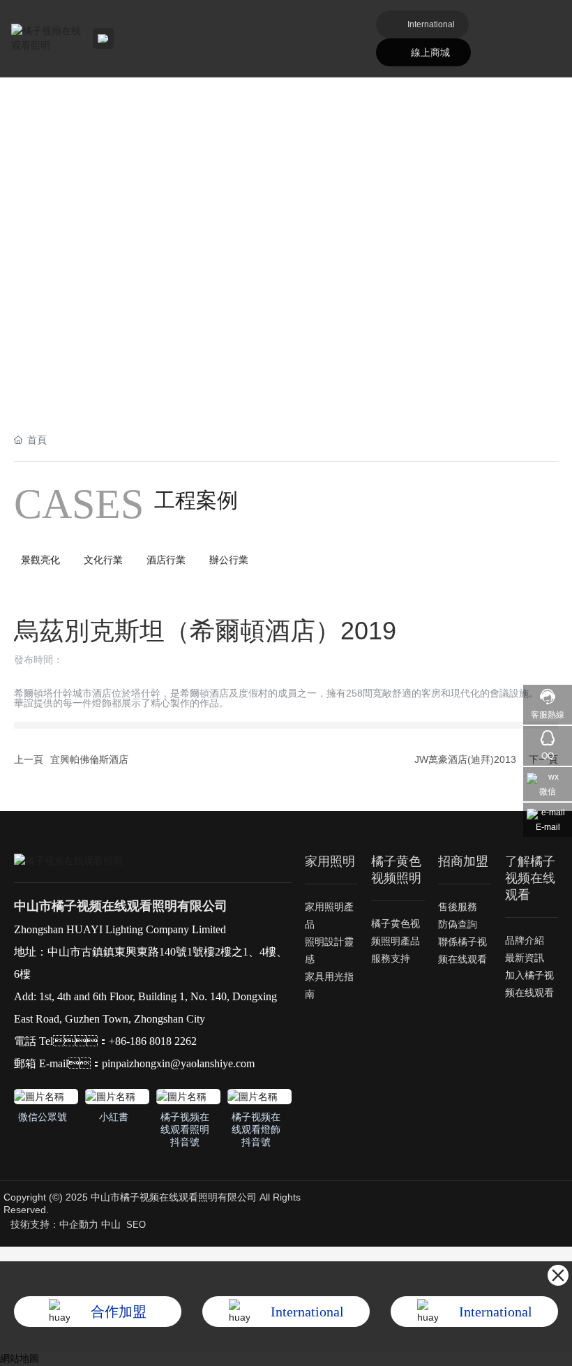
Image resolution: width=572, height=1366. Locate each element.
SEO (136, 1224)
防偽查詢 (457, 924)
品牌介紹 (524, 940)
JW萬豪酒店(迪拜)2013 (465, 759)
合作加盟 (118, 1311)
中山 (111, 1224)
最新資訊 (524, 957)
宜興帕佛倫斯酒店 (89, 759)
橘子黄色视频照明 (396, 869)
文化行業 (103, 559)
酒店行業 (166, 559)
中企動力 (78, 1224)
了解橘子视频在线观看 (530, 878)
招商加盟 (463, 861)
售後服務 (457, 906)
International (431, 24)
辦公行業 (228, 559)
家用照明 (330, 861)
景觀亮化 (40, 559)
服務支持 (390, 958)
